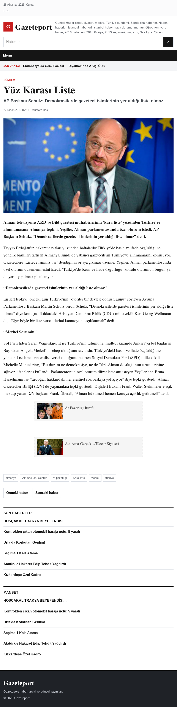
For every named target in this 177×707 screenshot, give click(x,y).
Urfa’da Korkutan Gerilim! (24, 542)
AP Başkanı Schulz (34, 477)
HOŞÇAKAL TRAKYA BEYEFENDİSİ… (35, 521)
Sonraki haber (46, 493)
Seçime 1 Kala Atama (20, 553)
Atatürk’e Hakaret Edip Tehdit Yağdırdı (34, 564)
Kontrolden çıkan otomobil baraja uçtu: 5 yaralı (41, 531)
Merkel (95, 477)
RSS (6, 11)
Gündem (9, 80)
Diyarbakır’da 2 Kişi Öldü (87, 66)
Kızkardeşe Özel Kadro (22, 575)
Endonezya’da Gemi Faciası (43, 66)
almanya (11, 477)
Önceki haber (17, 493)
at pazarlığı (60, 477)
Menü (7, 55)
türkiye (109, 477)
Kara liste (79, 477)
